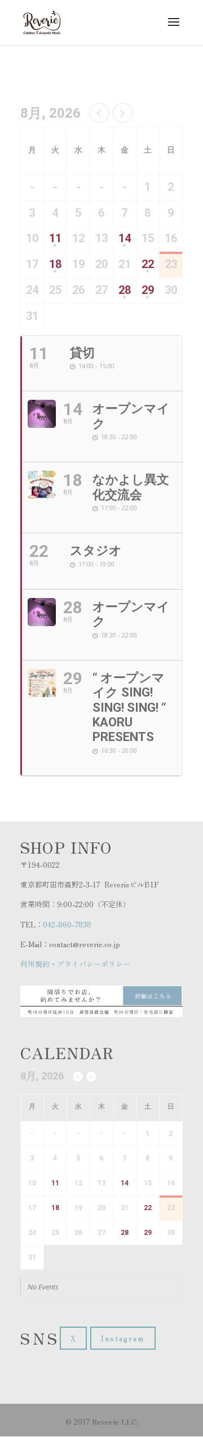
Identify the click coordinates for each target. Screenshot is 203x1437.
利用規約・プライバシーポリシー (75, 963)
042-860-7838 (67, 924)
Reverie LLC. (115, 1421)
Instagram (122, 1338)
